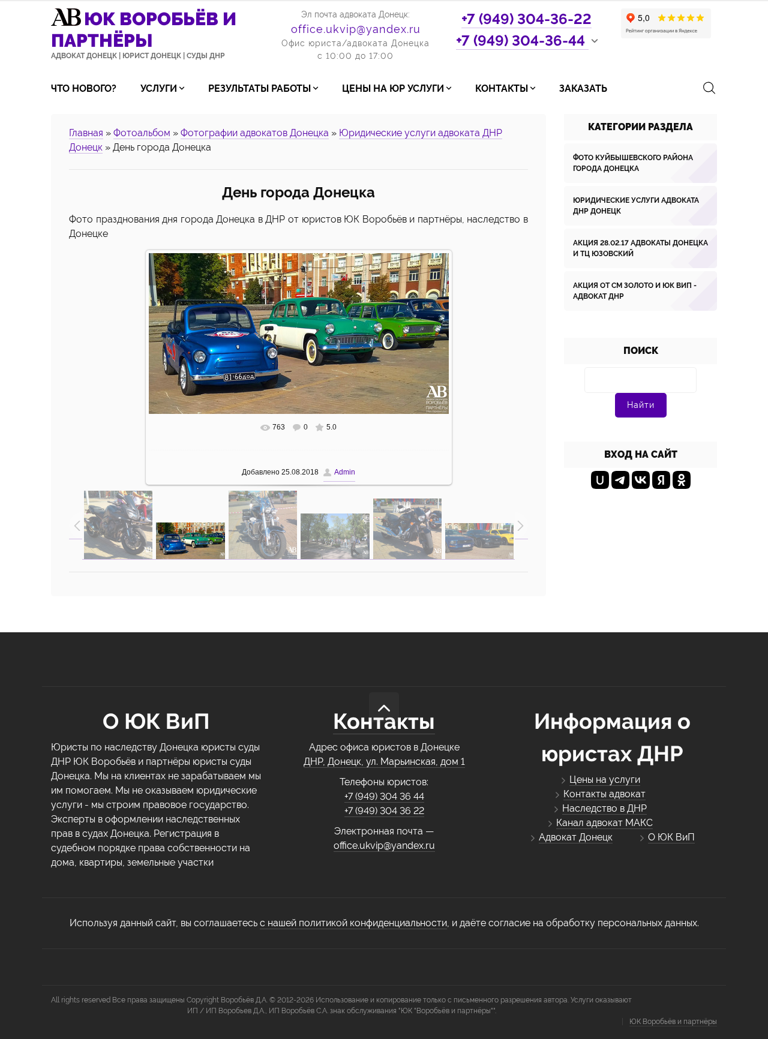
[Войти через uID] (600, 480)
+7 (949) (526, 19)
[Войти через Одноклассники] (682, 480)
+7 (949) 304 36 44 (384, 796)
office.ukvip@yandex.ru (356, 29)
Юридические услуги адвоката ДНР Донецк (636, 205)
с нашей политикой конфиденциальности (353, 923)
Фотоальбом (141, 133)
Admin (344, 472)
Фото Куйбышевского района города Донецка (633, 163)
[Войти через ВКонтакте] (641, 480)
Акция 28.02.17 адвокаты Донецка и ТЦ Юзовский (640, 248)
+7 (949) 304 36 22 (384, 810)
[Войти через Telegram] (620, 480)
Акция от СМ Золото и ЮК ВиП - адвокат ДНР (635, 291)
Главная (86, 133)
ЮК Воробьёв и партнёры (673, 1021)
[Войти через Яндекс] (661, 480)
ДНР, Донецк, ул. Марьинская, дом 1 (384, 761)
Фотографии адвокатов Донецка (255, 133)
